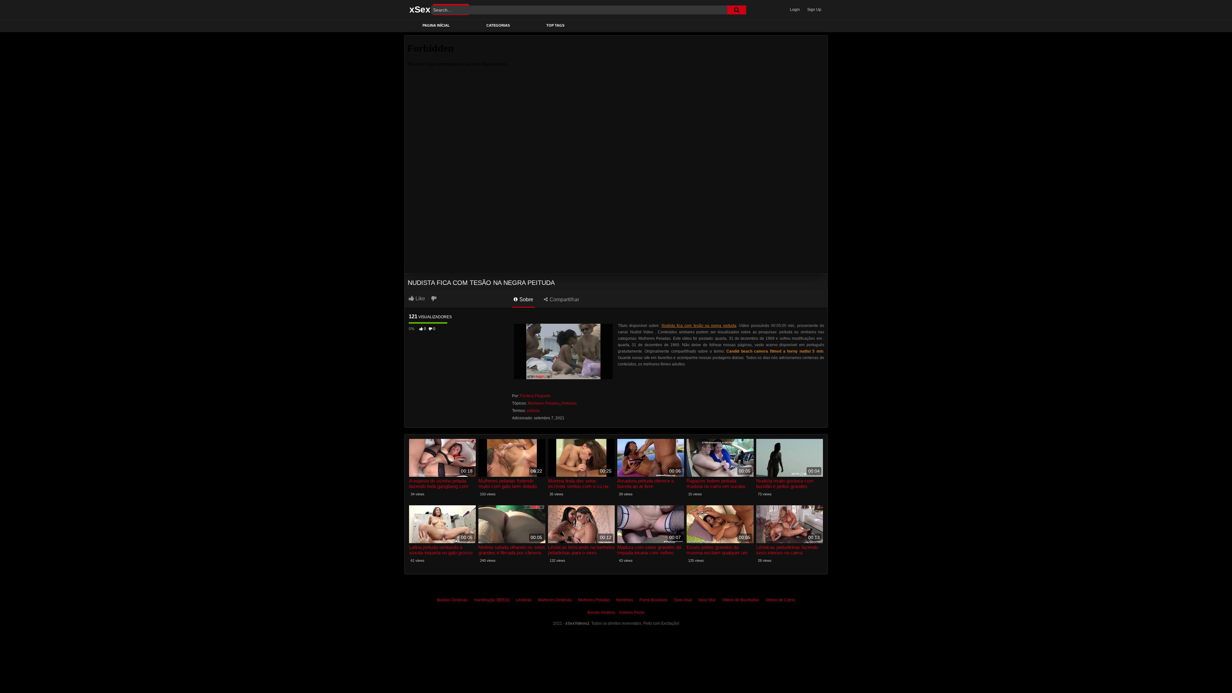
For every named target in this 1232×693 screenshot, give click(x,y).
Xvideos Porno (632, 612)
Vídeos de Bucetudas (740, 600)
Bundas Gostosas (452, 600)
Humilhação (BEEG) (491, 600)
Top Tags (555, 25)
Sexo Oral (706, 600)
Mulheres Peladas (544, 403)
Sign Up (814, 9)
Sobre (525, 299)
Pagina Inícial (436, 25)
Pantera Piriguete (535, 396)
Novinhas (624, 600)
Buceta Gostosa (601, 612)
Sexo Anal (683, 600)
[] (736, 9)
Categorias (498, 25)
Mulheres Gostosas (555, 600)
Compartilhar (563, 299)
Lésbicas (524, 600)
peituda (533, 410)
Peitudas (569, 403)
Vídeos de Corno (780, 600)
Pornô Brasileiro (653, 600)
